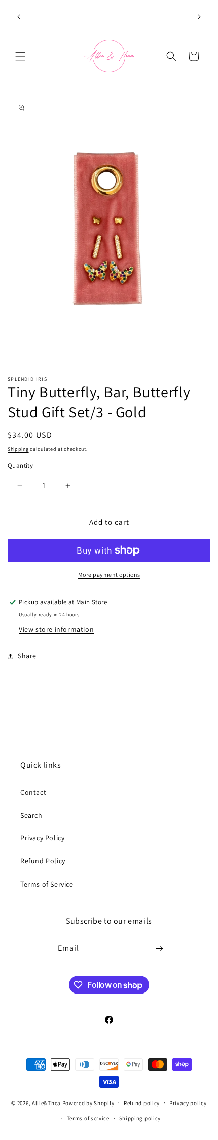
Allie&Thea (46, 1102)
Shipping (18, 449)
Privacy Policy (42, 837)
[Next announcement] (199, 17)
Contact (33, 792)
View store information (56, 629)
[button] (20, 56)
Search (31, 815)
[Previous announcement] (19, 17)
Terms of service (88, 1118)
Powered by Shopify (88, 1102)
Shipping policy (140, 1118)
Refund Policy (42, 860)
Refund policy (142, 1103)
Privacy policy (188, 1103)
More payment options (109, 574)
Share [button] (27, 655)
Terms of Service (47, 884)
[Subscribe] (160, 949)
